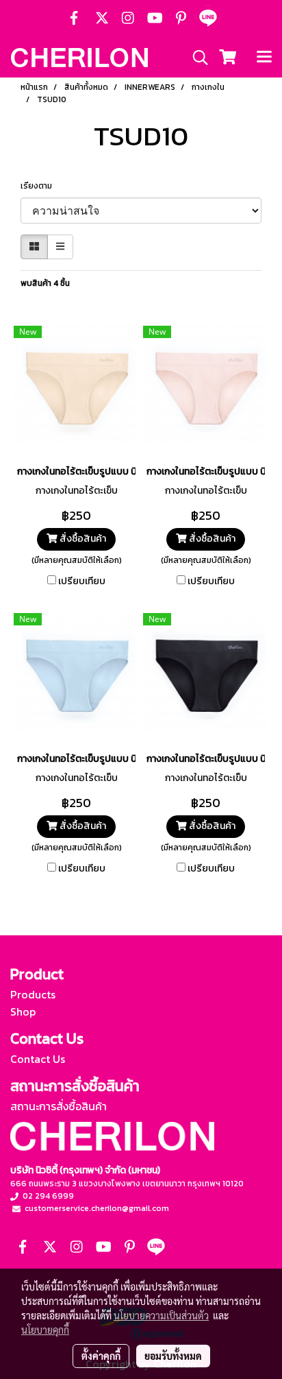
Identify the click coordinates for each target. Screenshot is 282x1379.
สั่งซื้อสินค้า (81, 538)
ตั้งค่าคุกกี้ (100, 1356)
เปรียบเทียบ (81, 581)
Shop (23, 1011)
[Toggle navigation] (264, 58)
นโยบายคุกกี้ (45, 1329)
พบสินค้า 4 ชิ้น (45, 283)
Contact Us (37, 1059)
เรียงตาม (39, 186)
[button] (195, 57)
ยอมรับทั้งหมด (173, 1356)
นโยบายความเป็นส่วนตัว (161, 1315)
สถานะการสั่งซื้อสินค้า (58, 1106)
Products (32, 994)
